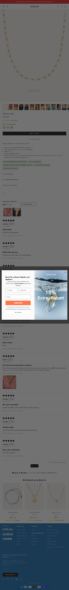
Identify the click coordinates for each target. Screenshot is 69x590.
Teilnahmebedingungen (13, 309)
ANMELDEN (18, 303)
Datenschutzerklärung (22, 309)
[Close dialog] (65, 272)
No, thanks (18, 312)
